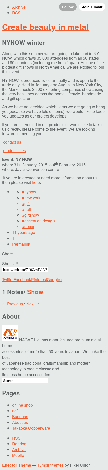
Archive (19, 449)
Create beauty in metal (45, 26)
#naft (26, 209)
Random (19, 444)
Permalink (21, 244)
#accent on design (38, 221)
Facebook (22, 279)
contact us (12, 142)
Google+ (54, 279)
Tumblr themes (50, 465)
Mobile (18, 455)
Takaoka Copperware (31, 428)
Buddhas (20, 416)
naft (15, 411)
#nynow (29, 192)
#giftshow (30, 215)
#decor (28, 226)
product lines (14, 151)
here (36, 182)
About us (20, 422)
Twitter (8, 279)
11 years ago (23, 232)
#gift (26, 203)
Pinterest (39, 279)
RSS (16, 438)
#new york (31, 198)
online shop (22, 405)
